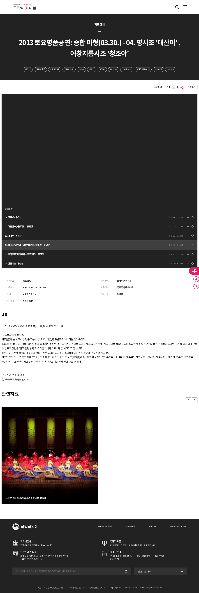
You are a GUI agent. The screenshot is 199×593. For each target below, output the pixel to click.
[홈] (24, 3)
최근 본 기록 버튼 (196, 286)
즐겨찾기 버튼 (196, 279)
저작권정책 (130, 526)
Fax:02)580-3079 (97, 587)
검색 (126, 571)
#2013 (28, 69)
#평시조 (113, 69)
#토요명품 (54, 69)
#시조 (81, 69)
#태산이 (158, 69)
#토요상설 (40, 69)
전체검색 (177, 7)
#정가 (102, 69)
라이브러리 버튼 (194, 271)
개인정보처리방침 (104, 526)
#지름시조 (126, 69)
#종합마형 (69, 69)
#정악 (91, 69)
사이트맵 (152, 526)
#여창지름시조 (143, 69)
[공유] (182, 87)
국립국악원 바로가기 (178, 526)
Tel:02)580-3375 (76, 587)
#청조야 (170, 69)
